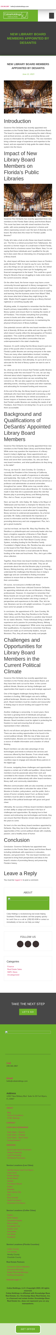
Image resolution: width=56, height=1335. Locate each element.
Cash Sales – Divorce (16, 1132)
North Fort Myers (14, 1200)
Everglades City (13, 1226)
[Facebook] (20, 944)
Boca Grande (12, 1197)
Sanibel (10, 1181)
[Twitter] (28, 944)
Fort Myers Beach (14, 1184)
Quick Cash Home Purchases (19, 1150)
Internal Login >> (14, 1280)
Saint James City (14, 1192)
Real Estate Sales (14, 969)
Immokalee (11, 1231)
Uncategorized (13, 975)
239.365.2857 (5, 6)
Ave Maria (11, 1234)
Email (10, 1078)
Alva (9, 1195)
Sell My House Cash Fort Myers (20, 1170)
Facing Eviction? (14, 1140)
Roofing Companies (15, 1275)
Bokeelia (10, 1189)
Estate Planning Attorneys (17, 1272)
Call (9, 1063)
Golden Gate (12, 1229)
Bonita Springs (13, 1175)
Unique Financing (14, 1152)
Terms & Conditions (15, 1115)
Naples (10, 1215)
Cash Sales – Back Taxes (17, 1138)
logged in (18, 880)
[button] (51, 16)
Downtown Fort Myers (16, 1203)
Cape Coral (12, 1173)
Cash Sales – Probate (16, 1135)
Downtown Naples (14, 1220)
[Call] (8, 1059)
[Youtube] (36, 944)
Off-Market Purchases (16, 1158)
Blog (9, 1112)
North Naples (12, 1218)
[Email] (8, 1074)
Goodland (11, 1237)
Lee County (12, 1252)
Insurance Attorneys (15, 1269)
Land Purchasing (14, 1155)
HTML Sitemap (13, 1118)
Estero (10, 1186)
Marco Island (12, 1223)
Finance (10, 966)
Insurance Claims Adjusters (18, 1267)
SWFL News (12, 972)
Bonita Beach (12, 1178)
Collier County (13, 1249)
